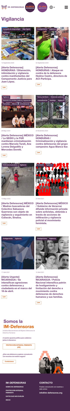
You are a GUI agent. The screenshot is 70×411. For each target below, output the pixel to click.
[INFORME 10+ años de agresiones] (42, 7)
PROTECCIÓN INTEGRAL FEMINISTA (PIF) (19, 346)
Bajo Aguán (26, 29)
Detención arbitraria (57, 97)
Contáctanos (9, 361)
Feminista (40, 165)
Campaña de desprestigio (11, 29)
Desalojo (53, 100)
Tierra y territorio (42, 97)
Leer (4, 87)
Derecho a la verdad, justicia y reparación (17, 100)
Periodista (6, 104)
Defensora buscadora (10, 165)
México (14, 104)
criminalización (24, 104)
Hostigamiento (42, 29)
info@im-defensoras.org (50, 393)
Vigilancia (6, 33)
